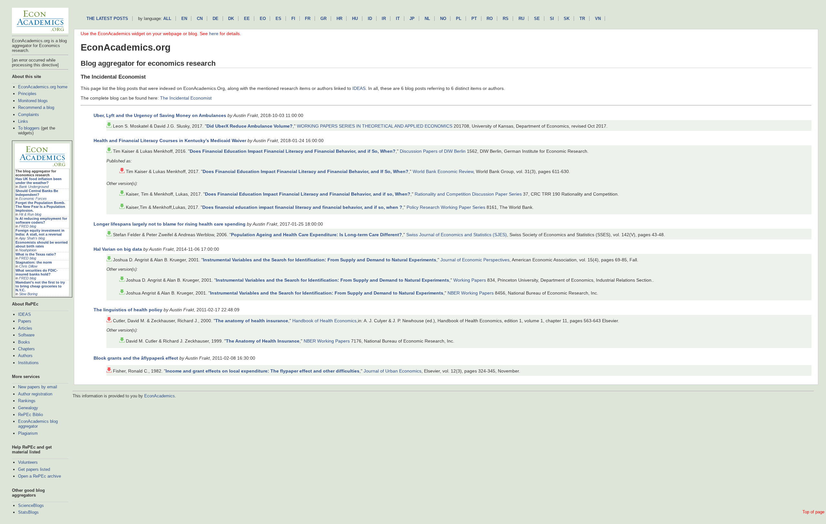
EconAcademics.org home (42, 86)
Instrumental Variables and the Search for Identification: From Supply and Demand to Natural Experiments (319, 259)
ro (490, 18)
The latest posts (107, 18)
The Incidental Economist (186, 98)
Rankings (26, 400)
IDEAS (24, 314)
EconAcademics (159, 395)
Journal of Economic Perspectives (474, 259)
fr (307, 18)
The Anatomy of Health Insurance (262, 341)
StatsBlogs (28, 512)
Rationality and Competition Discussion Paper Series (468, 194)
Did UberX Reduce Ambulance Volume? (249, 126)
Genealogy (28, 407)
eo (263, 18)
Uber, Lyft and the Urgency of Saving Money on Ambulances (160, 115)
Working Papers (469, 280)
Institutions (28, 362)
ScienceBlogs (31, 505)
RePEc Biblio (30, 414)
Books (24, 342)
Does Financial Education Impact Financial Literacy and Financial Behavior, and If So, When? (305, 171)
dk (231, 18)
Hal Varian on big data (118, 249)
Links (23, 121)
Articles (25, 328)
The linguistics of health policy (128, 309)
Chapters (26, 348)
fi (293, 18)
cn (200, 18)
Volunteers (28, 462)
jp (412, 18)
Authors (25, 355)
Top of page (813, 511)
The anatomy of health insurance (251, 320)
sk (566, 18)
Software (26, 335)
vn (598, 18)
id (370, 18)
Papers (24, 321)
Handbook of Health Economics (324, 320)
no (443, 18)
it (398, 18)
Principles (27, 93)
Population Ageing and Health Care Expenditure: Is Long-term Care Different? (316, 234)
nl (427, 18)
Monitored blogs (33, 100)
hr (339, 18)
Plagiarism (28, 433)
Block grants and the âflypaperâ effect (136, 358)
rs (506, 18)
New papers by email (37, 386)
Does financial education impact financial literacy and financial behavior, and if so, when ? (302, 207)
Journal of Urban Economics (392, 371)
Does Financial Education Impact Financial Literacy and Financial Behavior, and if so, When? (307, 194)
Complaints (28, 114)
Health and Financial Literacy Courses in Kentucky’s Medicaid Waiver (170, 140)
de (215, 18)
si (552, 18)
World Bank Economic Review (443, 171)
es (278, 18)
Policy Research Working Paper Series (446, 207)
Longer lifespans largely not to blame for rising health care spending (170, 224)
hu (355, 18)
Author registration (35, 394)
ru (521, 18)
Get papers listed (34, 469)
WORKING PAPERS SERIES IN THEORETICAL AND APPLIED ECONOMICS (374, 126)
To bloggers (29, 128)
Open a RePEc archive (39, 476)
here (213, 33)
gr (323, 18)
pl (458, 18)
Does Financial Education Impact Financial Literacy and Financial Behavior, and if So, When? (293, 151)
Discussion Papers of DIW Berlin (433, 151)
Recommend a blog (36, 107)
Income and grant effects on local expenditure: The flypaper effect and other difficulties (262, 371)
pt (474, 18)
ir (384, 18)
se (537, 18)
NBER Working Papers (471, 293)
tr (582, 18)
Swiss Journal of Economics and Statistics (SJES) (456, 234)
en (184, 18)
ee (247, 18)
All (167, 18)
